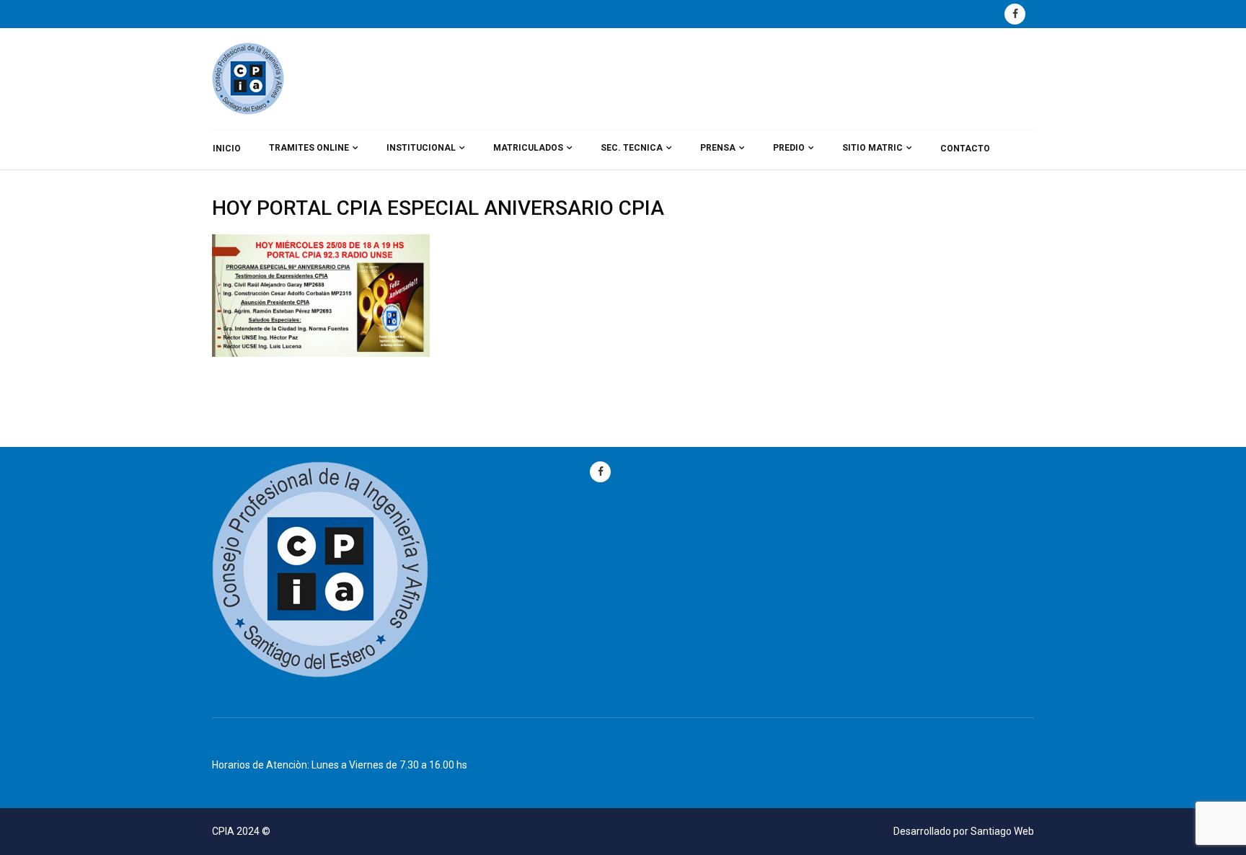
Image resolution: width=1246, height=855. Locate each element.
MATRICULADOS (528, 148)
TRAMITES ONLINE (309, 148)
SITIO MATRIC (872, 148)
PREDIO (789, 148)
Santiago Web (1002, 831)
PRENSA (717, 148)
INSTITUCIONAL (421, 148)
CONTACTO (965, 148)
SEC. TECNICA (632, 148)
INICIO (227, 148)
